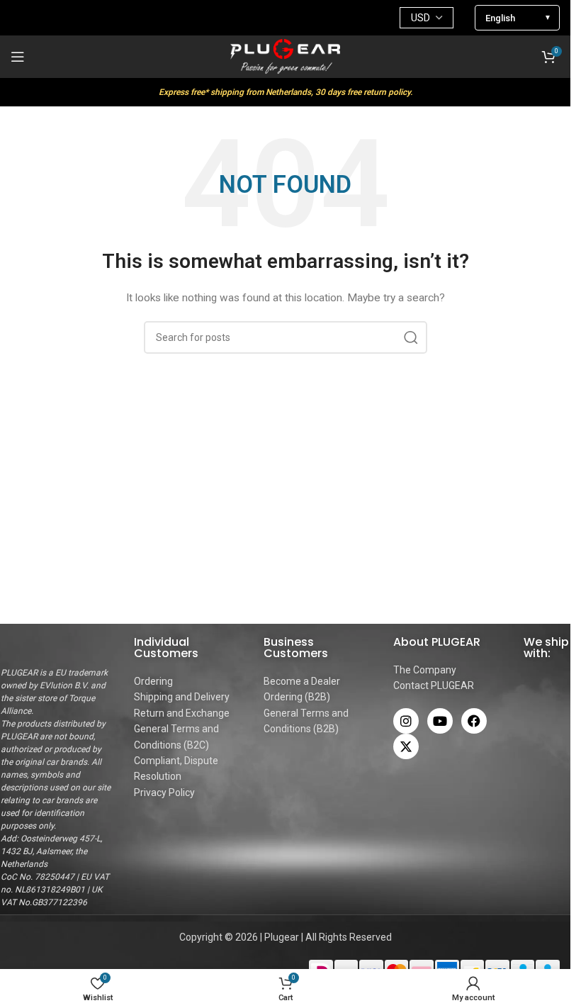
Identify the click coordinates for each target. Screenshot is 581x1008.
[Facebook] (474, 721)
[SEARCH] (411, 337)
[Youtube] (440, 721)
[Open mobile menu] (18, 57)
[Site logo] (285, 56)
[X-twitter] (406, 746)
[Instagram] (406, 721)
